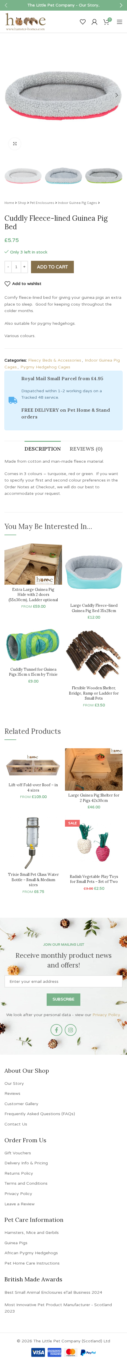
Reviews (12, 1093)
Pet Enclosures (42, 203)
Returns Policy (18, 1173)
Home (9, 203)
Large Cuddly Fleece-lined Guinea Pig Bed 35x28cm (94, 608)
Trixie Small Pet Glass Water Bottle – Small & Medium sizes (33, 879)
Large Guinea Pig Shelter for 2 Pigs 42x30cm (93, 798)
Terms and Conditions (26, 1183)
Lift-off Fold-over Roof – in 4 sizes (33, 787)
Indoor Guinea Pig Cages (77, 203)
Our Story (14, 1083)
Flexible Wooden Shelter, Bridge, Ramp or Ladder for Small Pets (94, 693)
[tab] (43, 448)
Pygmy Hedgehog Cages (45, 367)
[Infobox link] (63, 5)
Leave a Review (19, 1204)
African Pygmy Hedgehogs (31, 1252)
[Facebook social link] (56, 1030)
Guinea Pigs (15, 1242)
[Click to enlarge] (15, 144)
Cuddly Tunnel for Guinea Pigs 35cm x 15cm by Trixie (33, 672)
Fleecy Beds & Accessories (54, 360)
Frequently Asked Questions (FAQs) (39, 1113)
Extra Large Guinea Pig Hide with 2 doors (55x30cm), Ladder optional (33, 594)
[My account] (94, 22)
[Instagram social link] (70, 1030)
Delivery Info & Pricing (26, 1163)
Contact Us (15, 1124)
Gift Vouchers (17, 1153)
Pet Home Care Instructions (32, 1263)
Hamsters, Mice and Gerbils (31, 1232)
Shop (22, 203)
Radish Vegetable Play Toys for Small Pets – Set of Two (94, 879)
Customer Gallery (21, 1103)
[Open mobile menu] (120, 22)
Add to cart (52, 267)
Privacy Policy (106, 1014)
